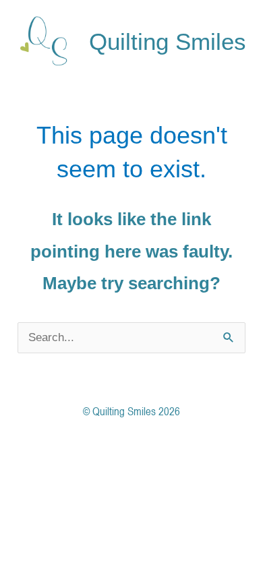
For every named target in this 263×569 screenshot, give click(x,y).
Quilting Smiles (167, 41)
